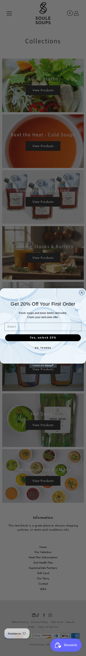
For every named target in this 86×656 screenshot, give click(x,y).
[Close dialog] (81, 292)
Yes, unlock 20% (43, 337)
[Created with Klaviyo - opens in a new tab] (43, 366)
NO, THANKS (43, 348)
